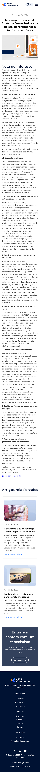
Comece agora (20, 660)
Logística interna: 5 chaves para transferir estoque (18, 595)
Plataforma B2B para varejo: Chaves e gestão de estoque (19, 530)
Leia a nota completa (13, 554)
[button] (29, 4)
